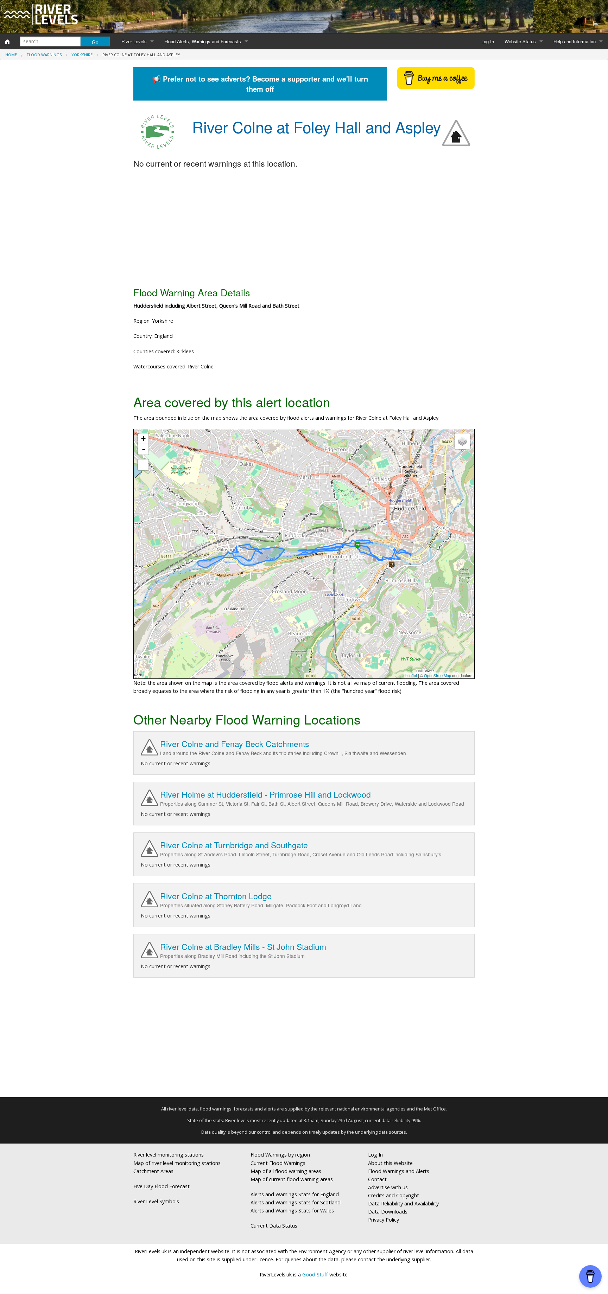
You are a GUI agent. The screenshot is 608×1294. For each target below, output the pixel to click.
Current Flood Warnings (278, 1163)
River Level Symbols (156, 1201)
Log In (487, 41)
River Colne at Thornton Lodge (216, 896)
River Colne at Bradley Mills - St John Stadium (243, 946)
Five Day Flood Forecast (161, 1186)
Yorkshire (82, 54)
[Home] (7, 41)
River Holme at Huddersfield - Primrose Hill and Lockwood (265, 794)
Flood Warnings (44, 54)
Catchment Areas (153, 1171)
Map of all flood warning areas (286, 1171)
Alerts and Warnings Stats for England (295, 1194)
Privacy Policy (383, 1219)
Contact (377, 1179)
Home (11, 54)
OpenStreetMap (437, 675)
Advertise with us (388, 1187)
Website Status (520, 41)
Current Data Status (274, 1225)
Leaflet (411, 675)
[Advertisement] (304, 228)
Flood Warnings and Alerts (398, 1171)
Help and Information (574, 41)
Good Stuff (315, 1274)
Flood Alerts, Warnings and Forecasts (202, 41)
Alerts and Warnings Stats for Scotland (296, 1202)
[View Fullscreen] (143, 464)
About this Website (390, 1163)
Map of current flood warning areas (292, 1179)
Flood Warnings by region (280, 1154)
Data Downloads (387, 1211)
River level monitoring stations (168, 1154)
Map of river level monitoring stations (177, 1163)
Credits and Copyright (393, 1195)
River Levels (134, 41)
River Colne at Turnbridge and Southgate (234, 845)
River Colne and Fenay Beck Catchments (234, 743)
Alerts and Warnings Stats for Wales (292, 1210)
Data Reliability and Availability (403, 1203)
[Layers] (462, 441)
